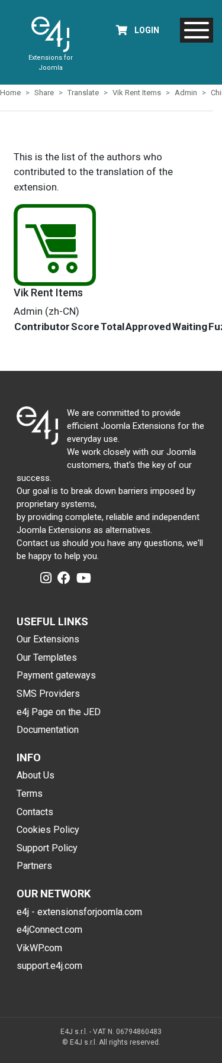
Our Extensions (48, 639)
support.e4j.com (49, 965)
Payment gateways (56, 675)
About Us (35, 775)
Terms (30, 793)
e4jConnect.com (49, 929)
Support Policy (47, 848)
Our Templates (47, 657)
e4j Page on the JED (59, 712)
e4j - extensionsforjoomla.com (79, 911)
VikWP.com (39, 948)
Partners (34, 865)
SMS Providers (48, 693)
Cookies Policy (48, 829)
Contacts (35, 812)
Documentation (48, 729)
